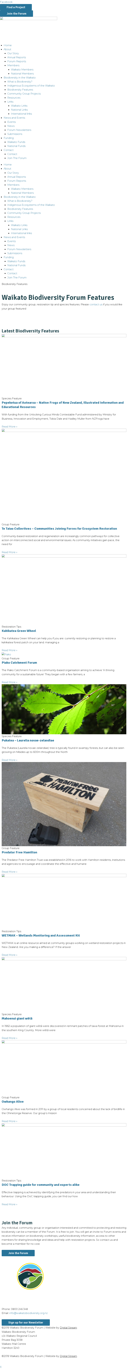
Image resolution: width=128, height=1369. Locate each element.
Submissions (14, 134)
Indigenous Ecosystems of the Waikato (31, 85)
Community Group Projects (24, 93)
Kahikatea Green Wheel (19, 631)
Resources (13, 97)
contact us (96, 304)
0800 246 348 (19, 1309)
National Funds (16, 146)
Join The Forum (16, 158)
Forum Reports (16, 61)
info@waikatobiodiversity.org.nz (28, 1313)
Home (8, 45)
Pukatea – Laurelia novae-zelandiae (28, 740)
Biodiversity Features (20, 89)
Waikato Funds (16, 142)
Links (10, 101)
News (10, 125)
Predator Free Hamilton (19, 852)
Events (11, 121)
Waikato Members (22, 69)
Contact (12, 154)
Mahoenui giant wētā (17, 1018)
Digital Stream (68, 1327)
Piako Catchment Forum (19, 662)
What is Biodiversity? (19, 81)
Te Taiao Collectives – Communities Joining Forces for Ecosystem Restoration (59, 528)
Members (13, 65)
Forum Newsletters (19, 129)
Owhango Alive (13, 1101)
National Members (22, 73)
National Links (19, 109)
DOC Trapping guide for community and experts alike (41, 1185)
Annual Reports (16, 57)
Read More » (9, 426)
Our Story (13, 53)
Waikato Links (19, 105)
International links (21, 113)
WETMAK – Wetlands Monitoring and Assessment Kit (41, 935)
